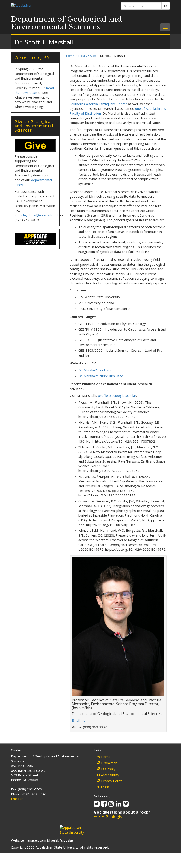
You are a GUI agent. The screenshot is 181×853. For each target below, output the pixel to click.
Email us (17, 798)
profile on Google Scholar (117, 395)
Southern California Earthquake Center (98, 104)
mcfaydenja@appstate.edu (39, 215)
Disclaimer (108, 763)
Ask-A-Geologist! (109, 816)
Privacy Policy (111, 781)
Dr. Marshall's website (95, 370)
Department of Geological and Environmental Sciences (66, 23)
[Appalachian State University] (49, 6)
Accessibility (109, 775)
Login (104, 787)
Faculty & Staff (87, 56)
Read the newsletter (34, 90)
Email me (78, 720)
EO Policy (107, 769)
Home (70, 56)
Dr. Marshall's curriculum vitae (100, 376)
